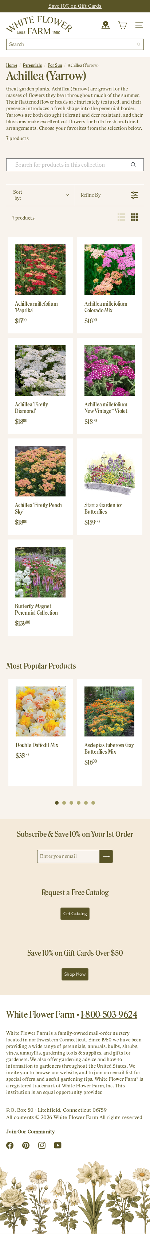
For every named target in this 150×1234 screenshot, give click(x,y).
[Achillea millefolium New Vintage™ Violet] (109, 370)
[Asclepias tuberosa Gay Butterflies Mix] (109, 711)
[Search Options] (136, 164)
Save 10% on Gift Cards (75, 6)
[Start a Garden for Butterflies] (109, 471)
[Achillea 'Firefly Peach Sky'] (40, 471)
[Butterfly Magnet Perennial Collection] (40, 572)
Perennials (32, 65)
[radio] (121, 218)
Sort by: (17, 195)
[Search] (139, 44)
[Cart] (122, 25)
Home (11, 65)
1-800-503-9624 (109, 1014)
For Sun (55, 65)
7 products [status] (23, 218)
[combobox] (75, 44)
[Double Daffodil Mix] (41, 711)
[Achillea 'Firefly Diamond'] (40, 370)
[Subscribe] (106, 856)
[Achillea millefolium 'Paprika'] (40, 269)
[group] (40, 732)
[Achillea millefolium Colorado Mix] (109, 269)
